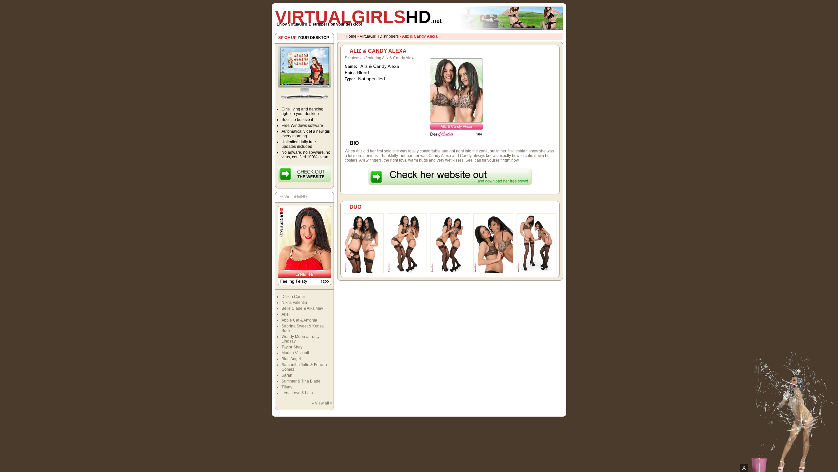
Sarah (287, 375)
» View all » (322, 403)
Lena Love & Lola (297, 393)
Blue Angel (291, 359)
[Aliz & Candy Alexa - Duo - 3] (450, 271)
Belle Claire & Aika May (302, 308)
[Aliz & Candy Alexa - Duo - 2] (407, 271)
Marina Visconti (295, 353)
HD (358, 17)
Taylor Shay (292, 347)
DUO (355, 207)
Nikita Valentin (294, 302)
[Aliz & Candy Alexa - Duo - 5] (536, 271)
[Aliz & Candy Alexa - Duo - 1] (364, 271)
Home (351, 36)
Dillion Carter (293, 296)
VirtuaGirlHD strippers (379, 36)
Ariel (286, 314)
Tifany (287, 387)
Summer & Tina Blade (301, 381)
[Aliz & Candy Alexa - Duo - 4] (493, 271)
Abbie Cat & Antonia (299, 320)
